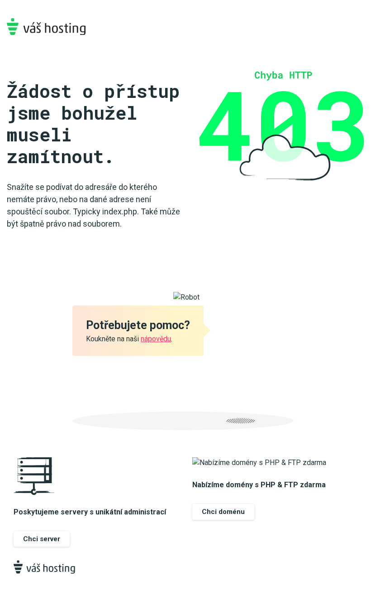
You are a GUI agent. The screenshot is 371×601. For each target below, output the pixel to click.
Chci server (41, 539)
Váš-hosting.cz (46, 26)
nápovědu (156, 338)
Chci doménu (223, 512)
